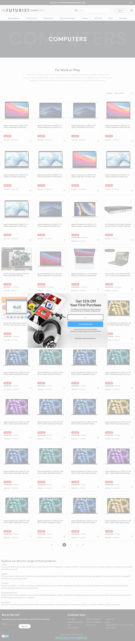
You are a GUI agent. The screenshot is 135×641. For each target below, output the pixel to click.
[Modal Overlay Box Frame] (67, 320)
